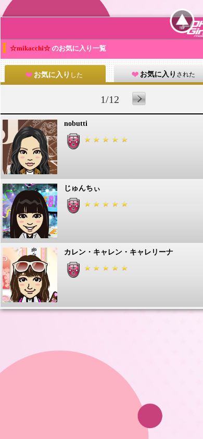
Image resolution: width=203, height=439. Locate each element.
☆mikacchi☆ (31, 48)
